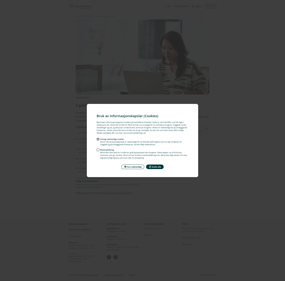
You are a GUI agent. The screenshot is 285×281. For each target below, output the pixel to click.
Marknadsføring (107, 150)
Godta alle (156, 167)
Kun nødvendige (134, 167)
